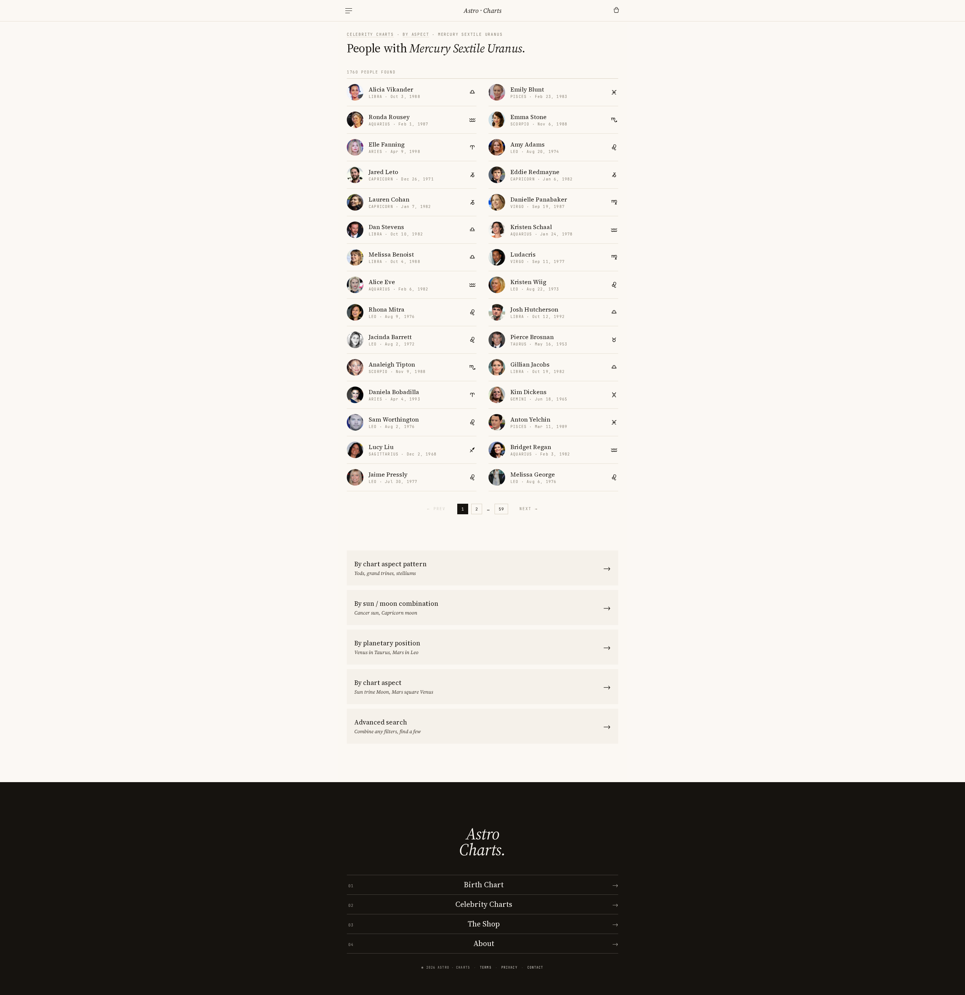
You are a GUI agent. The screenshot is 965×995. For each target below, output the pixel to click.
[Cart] (616, 10)
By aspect (416, 34)
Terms (486, 967)
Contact (535, 967)
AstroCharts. (482, 841)
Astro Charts (482, 10)
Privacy (509, 967)
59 (501, 509)
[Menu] (348, 10)
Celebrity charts (370, 34)
